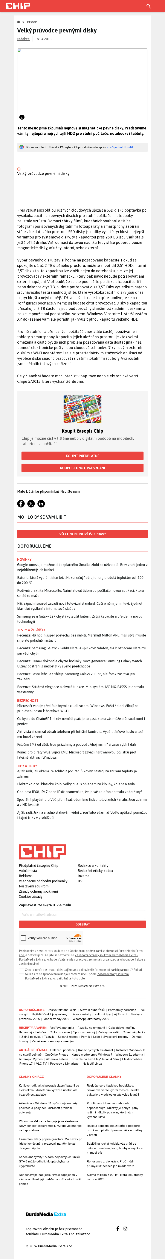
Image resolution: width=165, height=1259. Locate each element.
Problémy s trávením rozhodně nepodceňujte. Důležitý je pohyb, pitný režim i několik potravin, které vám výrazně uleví (112, 1110)
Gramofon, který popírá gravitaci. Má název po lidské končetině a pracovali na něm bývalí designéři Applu (50, 1143)
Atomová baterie (57, 1059)
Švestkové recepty (115, 1036)
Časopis (32, 22)
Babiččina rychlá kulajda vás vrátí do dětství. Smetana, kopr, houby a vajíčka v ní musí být (115, 1148)
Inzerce (83, 876)
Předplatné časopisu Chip (38, 865)
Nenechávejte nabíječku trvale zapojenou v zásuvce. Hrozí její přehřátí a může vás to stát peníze (50, 1179)
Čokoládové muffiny (121, 1027)
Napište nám (70, 491)
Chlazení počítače (62, 1050)
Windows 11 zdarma (129, 1054)
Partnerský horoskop (122, 1010)
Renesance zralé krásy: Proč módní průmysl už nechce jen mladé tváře (111, 1164)
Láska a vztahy (81, 1014)
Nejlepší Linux (92, 1063)
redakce (23, 39)
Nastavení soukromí (34, 886)
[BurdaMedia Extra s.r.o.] (42, 851)
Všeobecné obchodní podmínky (43, 881)
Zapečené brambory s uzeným (53, 1041)
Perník (85, 1036)
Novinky (24, 559)
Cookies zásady (31, 896)
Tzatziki (49, 1036)
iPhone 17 (26, 1063)
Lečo (96, 1036)
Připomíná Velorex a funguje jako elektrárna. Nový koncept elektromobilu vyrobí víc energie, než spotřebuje (50, 1125)
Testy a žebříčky (31, 630)
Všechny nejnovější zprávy (82, 534)
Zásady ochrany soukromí (38, 891)
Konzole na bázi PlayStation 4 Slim (95, 1059)
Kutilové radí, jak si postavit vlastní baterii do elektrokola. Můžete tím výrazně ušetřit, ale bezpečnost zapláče (49, 1090)
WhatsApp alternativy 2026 (91, 1019)
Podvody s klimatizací (64, 1063)
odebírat (82, 924)
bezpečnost (27, 701)
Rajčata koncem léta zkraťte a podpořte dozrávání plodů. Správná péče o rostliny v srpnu (114, 1130)
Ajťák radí (120, 1014)
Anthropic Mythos (31, 1059)
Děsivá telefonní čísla (61, 1010)
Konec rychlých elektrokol (95, 1050)
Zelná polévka (31, 1036)
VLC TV (41, 1063)
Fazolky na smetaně (91, 1027)
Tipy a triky (27, 766)
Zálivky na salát (108, 1032)
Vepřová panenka (62, 1027)
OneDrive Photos (56, 1054)
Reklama (25, 876)
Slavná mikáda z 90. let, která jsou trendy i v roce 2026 (115, 1177)
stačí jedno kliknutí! (120, 147)
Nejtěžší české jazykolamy (49, 1014)
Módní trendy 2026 (56, 1019)
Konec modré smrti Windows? (92, 1054)
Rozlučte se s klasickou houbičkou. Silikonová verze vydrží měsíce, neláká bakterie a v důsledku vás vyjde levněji (113, 1090)
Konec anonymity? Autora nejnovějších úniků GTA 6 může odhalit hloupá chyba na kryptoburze (49, 1161)
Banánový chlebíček (32, 1032)
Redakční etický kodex (95, 871)
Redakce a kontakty (93, 865)
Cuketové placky (134, 1032)
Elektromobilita (132, 1059)
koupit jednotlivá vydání (82, 468)
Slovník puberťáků (92, 1010)
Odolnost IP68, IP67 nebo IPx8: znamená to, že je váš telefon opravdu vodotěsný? (79, 792)
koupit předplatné (82, 456)
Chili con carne (60, 1032)
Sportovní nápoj (84, 1032)
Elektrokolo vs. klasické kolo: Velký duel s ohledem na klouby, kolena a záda (76, 784)
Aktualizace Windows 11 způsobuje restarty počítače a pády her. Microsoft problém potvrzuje (48, 1108)
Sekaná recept (68, 1036)
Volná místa (28, 871)
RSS (80, 881)
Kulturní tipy (103, 1014)
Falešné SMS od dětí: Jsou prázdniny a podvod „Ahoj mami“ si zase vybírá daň (76, 744)
